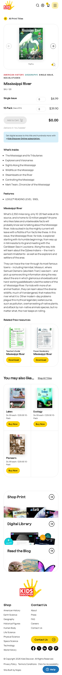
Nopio (18, 669)
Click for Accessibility (48, 664)
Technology (9, 645)
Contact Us (39, 605)
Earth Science (10, 614)
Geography (31, 75)
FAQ (33, 619)
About (34, 610)
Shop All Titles (45, 378)
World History (10, 649)
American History (13, 75)
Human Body (10, 627)
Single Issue (46, 75)
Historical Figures (12, 623)
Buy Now (13, 424)
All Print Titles (16, 18)
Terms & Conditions (27, 664)
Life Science (9, 632)
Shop (7, 605)
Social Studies (12, 78)
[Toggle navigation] (55, 5)
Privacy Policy (10, 664)
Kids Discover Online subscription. (24, 138)
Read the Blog (19, 551)
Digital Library (19, 524)
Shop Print (16, 497)
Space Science (11, 641)
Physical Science (12, 636)
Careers (35, 623)
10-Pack (8, 108)
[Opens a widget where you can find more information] (50, 669)
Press (33, 614)
